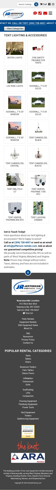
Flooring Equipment (28, 401)
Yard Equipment (28, 412)
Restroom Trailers (28, 367)
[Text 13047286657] (35, 13)
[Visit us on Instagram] (53, 4)
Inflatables (28, 378)
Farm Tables (28, 370)
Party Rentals (28, 319)
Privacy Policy (28, 339)
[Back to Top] (28, 272)
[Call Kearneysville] (40, 13)
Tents (28, 355)
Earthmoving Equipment (28, 418)
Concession (28, 381)
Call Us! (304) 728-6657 (28, 310)
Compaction (28, 396)
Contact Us (28, 343)
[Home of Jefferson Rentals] (28, 294)
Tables (28, 359)
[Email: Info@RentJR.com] (45, 13)
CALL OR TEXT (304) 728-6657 (26, 23)
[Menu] (50, 13)
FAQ (28, 333)
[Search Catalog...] (36, 4)
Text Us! (29, 313)
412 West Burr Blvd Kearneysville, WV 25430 (28, 303)
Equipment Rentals (28, 322)
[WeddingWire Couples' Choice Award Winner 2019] (28, 437)
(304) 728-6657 (22, 242)
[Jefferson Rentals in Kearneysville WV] (13, 14)
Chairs (28, 362)
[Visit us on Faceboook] (49, 4)
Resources (28, 336)
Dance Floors (28, 373)
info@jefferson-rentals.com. (22, 246)
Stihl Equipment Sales (28, 325)
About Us (28, 328)
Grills (28, 384)
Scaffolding (28, 389)
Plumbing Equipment (28, 404)
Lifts (28, 393)
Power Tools (28, 407)
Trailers (28, 415)
